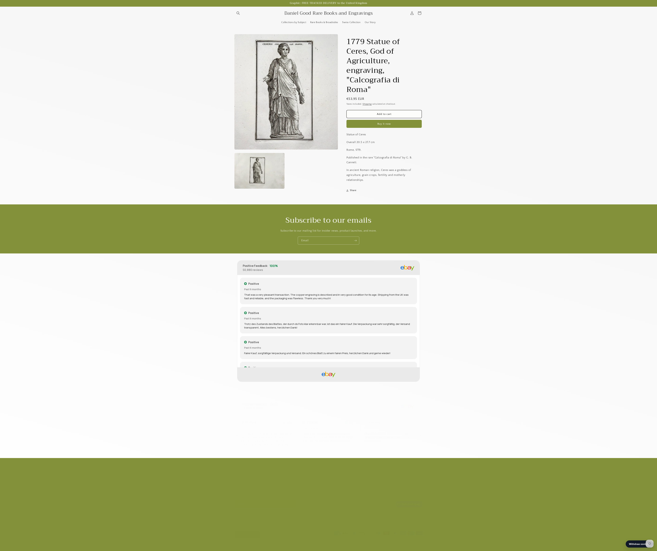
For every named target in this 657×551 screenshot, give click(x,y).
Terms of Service (243, 481)
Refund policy (242, 487)
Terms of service (342, 547)
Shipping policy (360, 547)
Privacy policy (324, 547)
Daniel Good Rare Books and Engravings (261, 547)
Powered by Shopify (289, 547)
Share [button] (353, 190)
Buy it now (384, 123)
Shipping (367, 104)
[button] (238, 13)
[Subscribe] (355, 241)
